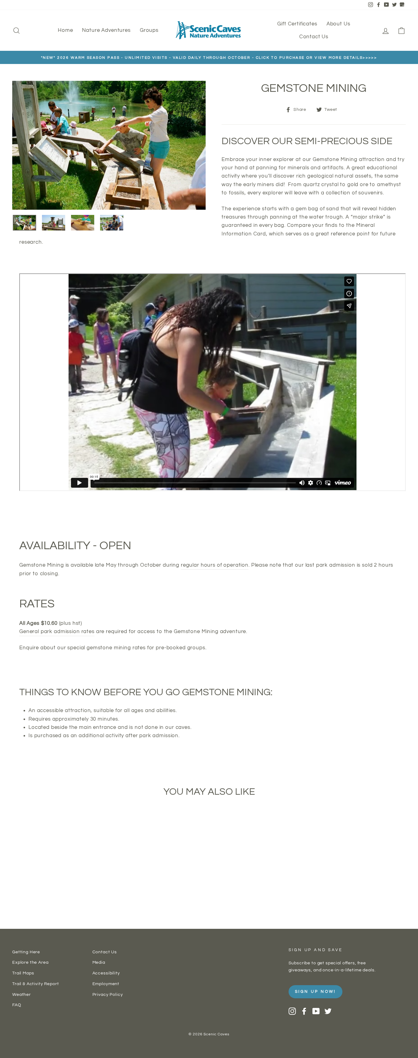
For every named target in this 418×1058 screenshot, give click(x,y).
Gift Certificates (297, 24)
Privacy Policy (107, 994)
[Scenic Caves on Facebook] (304, 1011)
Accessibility (106, 973)
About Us (338, 24)
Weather (21, 994)
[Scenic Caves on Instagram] (292, 1011)
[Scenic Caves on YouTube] (316, 1011)
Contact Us (314, 36)
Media (98, 962)
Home (65, 30)
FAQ (16, 1005)
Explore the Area (30, 962)
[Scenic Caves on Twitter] (328, 1011)
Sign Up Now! (315, 991)
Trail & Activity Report (35, 983)
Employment (106, 983)
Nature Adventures (106, 30)
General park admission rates (57, 631)
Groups (149, 30)
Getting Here (26, 952)
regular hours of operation (214, 565)
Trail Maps (23, 973)
